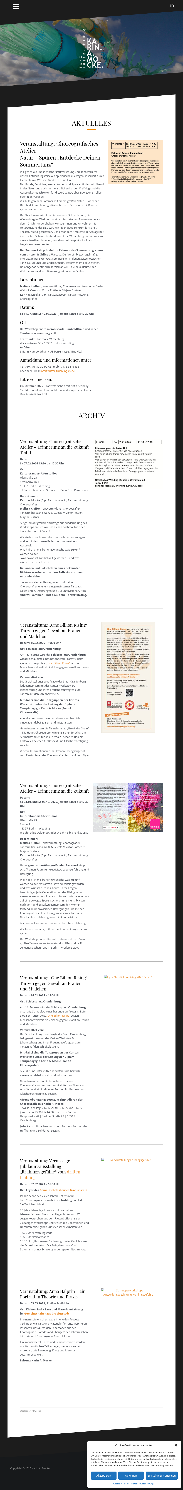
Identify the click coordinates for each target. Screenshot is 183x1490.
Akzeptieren (103, 1475)
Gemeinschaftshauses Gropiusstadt (64, 1190)
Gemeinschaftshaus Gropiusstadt (46, 1313)
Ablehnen (131, 1475)
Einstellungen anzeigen (162, 1475)
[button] (176, 1445)
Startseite (25, 1410)
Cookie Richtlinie (121, 1483)
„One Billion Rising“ (58, 663)
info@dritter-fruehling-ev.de (57, 371)
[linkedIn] (172, 5)
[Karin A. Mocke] (91, 48)
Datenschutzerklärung (142, 1483)
